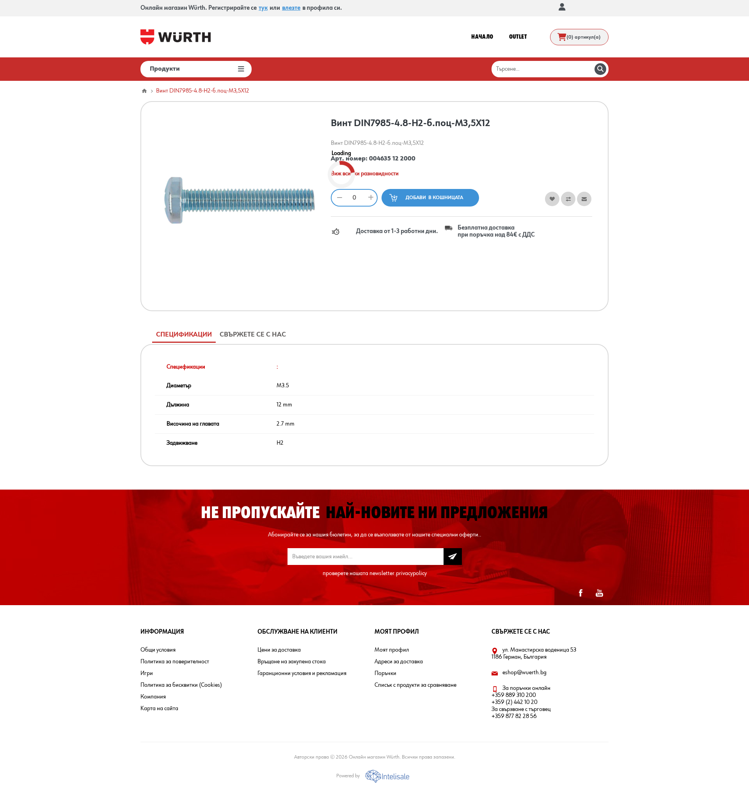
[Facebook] (580, 593)
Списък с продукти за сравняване (415, 685)
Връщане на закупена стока (291, 662)
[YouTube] (599, 593)
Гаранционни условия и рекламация (301, 673)
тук (263, 8)
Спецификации (184, 334)
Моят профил (391, 650)
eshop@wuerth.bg (524, 673)
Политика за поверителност (174, 662)
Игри (146, 673)
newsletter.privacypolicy (398, 573)
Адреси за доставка (398, 662)
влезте (291, 8)
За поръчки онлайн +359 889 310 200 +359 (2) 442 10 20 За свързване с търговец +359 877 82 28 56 (521, 702)
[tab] (184, 335)
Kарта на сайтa (159, 708)
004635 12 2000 (392, 159)
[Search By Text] (600, 69)
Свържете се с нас (253, 334)
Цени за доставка (279, 650)
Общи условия (158, 650)
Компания (153, 697)
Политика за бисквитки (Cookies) (181, 685)
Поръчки (385, 673)
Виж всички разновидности (365, 174)
